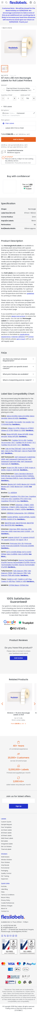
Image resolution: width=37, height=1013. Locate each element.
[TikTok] (13, 935)
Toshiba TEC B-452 (19, 440)
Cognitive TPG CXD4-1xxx (21, 499)
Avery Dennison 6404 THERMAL (22, 476)
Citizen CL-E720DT (27, 428)
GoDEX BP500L (12, 517)
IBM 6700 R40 (21, 523)
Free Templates (6, 827)
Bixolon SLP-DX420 (28, 484)
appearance (6, 337)
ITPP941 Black (14, 585)
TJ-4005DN (12, 493)
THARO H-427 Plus (24, 579)
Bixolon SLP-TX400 (21, 486)
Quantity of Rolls (6, 95)
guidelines (30, 293)
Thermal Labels (6, 849)
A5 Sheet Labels (6, 833)
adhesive (21, 337)
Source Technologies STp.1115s (18, 562)
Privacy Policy (5, 900)
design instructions (18, 316)
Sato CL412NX (23, 554)
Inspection (4, 879)
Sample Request (6, 824)
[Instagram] (16, 935)
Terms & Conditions (7, 895)
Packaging (4, 871)
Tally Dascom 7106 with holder (16, 574)
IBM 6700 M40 (10, 523)
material (14, 337)
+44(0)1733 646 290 (8, 925)
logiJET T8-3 (23, 540)
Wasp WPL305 (13, 436)
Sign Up (18, 806)
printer (31, 337)
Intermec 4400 (7, 531)
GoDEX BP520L (24, 517)
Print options (5, 120)
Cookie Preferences (7, 903)
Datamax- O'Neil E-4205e (16, 509)
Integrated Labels (7, 844)
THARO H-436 (20, 581)
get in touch (21, 339)
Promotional (5, 868)
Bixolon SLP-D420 (14, 484)
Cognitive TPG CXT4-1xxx (10, 501)
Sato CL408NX (12, 554)
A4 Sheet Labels (6, 830)
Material (3, 85)
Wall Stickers (5, 857)
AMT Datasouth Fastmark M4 (17, 459)
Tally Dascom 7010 (20, 571)
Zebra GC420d (23, 416)
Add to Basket (18, 139)
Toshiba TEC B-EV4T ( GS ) (11, 445)
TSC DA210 (18, 422)
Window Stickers (6, 860)
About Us (4, 908)
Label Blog (4, 889)
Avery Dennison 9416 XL (9, 478)
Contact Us (5, 911)
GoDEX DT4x (12, 519)
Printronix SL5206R (27, 546)
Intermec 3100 (14, 529)
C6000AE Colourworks (15, 513)
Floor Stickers (5, 862)
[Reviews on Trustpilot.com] (25, 622)
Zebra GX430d (12, 416)
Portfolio (4, 886)
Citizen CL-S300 (19, 430)
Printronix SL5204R (12, 546)
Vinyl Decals (5, 865)
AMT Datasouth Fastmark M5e (16, 460)
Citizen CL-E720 (13, 428)
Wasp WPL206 (23, 434)
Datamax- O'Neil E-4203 (24, 505)
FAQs (2, 892)
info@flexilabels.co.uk (9, 927)
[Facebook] (2, 935)
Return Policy (5, 897)
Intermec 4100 (26, 529)
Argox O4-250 (12, 468)
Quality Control (6, 873)
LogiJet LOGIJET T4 (15, 537)
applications (24, 334)
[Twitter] (5, 935)
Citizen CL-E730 (7, 430)
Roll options (5, 110)
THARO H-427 (12, 579)
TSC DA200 (9, 422)
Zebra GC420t (13, 418)
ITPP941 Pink (24, 585)
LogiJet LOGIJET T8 (11, 540)
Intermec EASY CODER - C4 (23, 531)
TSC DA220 (26, 422)
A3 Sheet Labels (6, 835)
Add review (18, 658)
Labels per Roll (25, 95)
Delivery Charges (6, 906)
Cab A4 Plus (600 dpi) (13, 451)
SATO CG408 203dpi (13, 552)
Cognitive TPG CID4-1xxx (19, 496)
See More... (23, 418)
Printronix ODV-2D (17, 543)
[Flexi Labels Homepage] (18, 2)
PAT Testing (5, 876)
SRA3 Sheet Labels (7, 838)
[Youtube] (10, 935)
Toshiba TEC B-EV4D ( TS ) (25, 442)
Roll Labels (4, 841)
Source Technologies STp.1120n (18, 563)
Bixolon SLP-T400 (7, 486)
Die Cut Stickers (6, 846)
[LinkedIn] (8, 935)
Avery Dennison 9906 (27, 478)
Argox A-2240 (23, 468)
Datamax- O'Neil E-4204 (10, 507)
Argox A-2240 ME (12, 470)
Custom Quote (6, 822)
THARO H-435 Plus (8, 581)
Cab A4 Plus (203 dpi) (13, 449)
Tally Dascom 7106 (20, 573)
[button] (2, 2)
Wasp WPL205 (12, 434)
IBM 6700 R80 (10, 525)
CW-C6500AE (29, 513)
